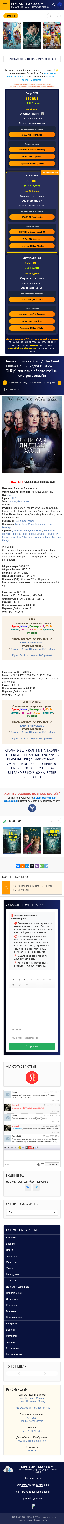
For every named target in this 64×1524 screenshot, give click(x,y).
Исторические (14, 1317)
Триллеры (11, 1256)
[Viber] (37, 866)
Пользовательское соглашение (32, 1484)
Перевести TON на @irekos (32, 163)
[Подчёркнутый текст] (25, 979)
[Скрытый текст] (26, 984)
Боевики (10, 1243)
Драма (9, 1249)
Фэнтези (11, 1280)
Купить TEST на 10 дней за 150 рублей (33, 649)
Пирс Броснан (29, 533)
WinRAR (32, 1450)
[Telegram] (46, 866)
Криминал (11, 1305)
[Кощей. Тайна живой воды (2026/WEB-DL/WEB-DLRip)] (12, 35)
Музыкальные (14, 1354)
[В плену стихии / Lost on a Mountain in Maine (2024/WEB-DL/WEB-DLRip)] (52, 840)
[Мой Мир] (27, 866)
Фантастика (12, 1262)
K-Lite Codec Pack (32, 1430)
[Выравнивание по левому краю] (37, 979)
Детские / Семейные (17, 1286)
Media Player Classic (32, 1420)
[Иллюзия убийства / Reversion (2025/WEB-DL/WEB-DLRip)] (32, 35)
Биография (12, 1323)
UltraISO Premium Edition (32, 1440)
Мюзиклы (11, 1335)
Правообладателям (32, 1498)
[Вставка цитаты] (32, 984)
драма (13, 501)
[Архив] (42, 1164)
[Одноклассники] (22, 866)
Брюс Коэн (21, 524)
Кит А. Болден (24, 537)
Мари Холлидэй (36, 524)
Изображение (26, 1147)
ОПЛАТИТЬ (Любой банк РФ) (32, 149)
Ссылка (23, 1147)
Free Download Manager (32, 1398)
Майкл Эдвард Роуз (49, 533)
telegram (34, 344)
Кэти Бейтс (36, 530)
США (13, 498)
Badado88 (16, 1136)
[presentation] (50, 16)
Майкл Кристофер (24, 520)
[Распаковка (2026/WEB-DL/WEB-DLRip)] (52, 35)
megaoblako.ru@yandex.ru (22, 348)
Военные (11, 1311)
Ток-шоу (10, 1342)
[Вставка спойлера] (44, 984)
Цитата (37, 1147)
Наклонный (8, 1147)
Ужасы (9, 1268)
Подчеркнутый (12, 1147)
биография (23, 501)
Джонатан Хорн (42, 537)
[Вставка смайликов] (13, 984)
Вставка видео (30, 1147)
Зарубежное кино (17, 382)
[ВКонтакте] (18, 866)
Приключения (14, 1292)
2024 (10, 494)
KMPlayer (32, 1417)
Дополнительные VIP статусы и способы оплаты (32, 338)
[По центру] (43, 979)
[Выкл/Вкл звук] (38, 1164)
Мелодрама (12, 1274)
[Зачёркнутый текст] (31, 979)
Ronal (14, 1092)
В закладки (12, 389)
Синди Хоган (9, 537)
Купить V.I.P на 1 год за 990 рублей (32, 655)
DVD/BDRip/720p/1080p (39, 382)
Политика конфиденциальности (32, 1491)
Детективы (12, 1299)
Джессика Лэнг (20, 530)
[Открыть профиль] (7, 1094)
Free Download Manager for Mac (32, 1407)
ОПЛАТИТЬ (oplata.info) (32, 134)
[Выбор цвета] (20, 984)
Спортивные (13, 1348)
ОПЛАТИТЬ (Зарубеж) (32, 156)
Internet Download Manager (32, 1401)
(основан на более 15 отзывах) (40, 78)
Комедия (11, 1237)
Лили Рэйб (49, 530)
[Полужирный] (13, 979)
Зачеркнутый (15, 1147)
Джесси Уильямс (11, 533)
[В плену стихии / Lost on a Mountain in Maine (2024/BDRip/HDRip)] (12, 840)
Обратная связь (32, 1478)
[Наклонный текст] (19, 979)
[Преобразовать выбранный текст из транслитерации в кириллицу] (38, 984)
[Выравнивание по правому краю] (49, 979)
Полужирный (5, 1147)
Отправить (32, 1046)
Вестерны (11, 1329)
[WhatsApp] (42, 866)
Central (15, 1105)
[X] (32, 866)
